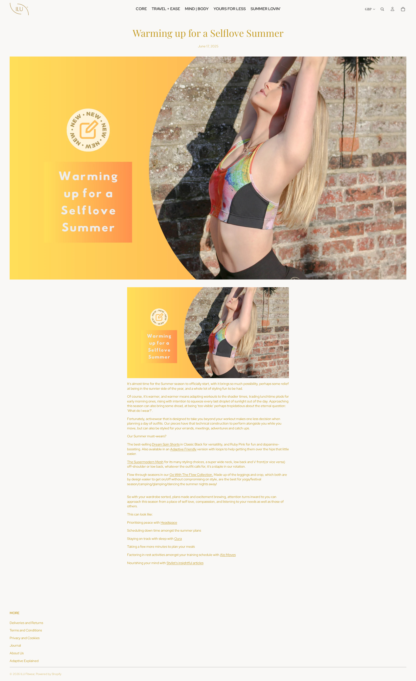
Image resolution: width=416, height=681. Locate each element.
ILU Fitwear (27, 674)
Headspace (169, 522)
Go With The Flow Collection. (191, 474)
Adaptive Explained (24, 661)
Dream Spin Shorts (166, 444)
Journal (15, 645)
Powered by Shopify (48, 674)
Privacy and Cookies (24, 638)
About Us (17, 653)
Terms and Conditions (26, 630)
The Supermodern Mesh (145, 462)
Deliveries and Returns (26, 623)
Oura (178, 538)
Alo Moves (228, 555)
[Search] (382, 9)
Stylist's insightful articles (185, 563)
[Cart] (403, 9)
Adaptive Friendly (183, 449)
